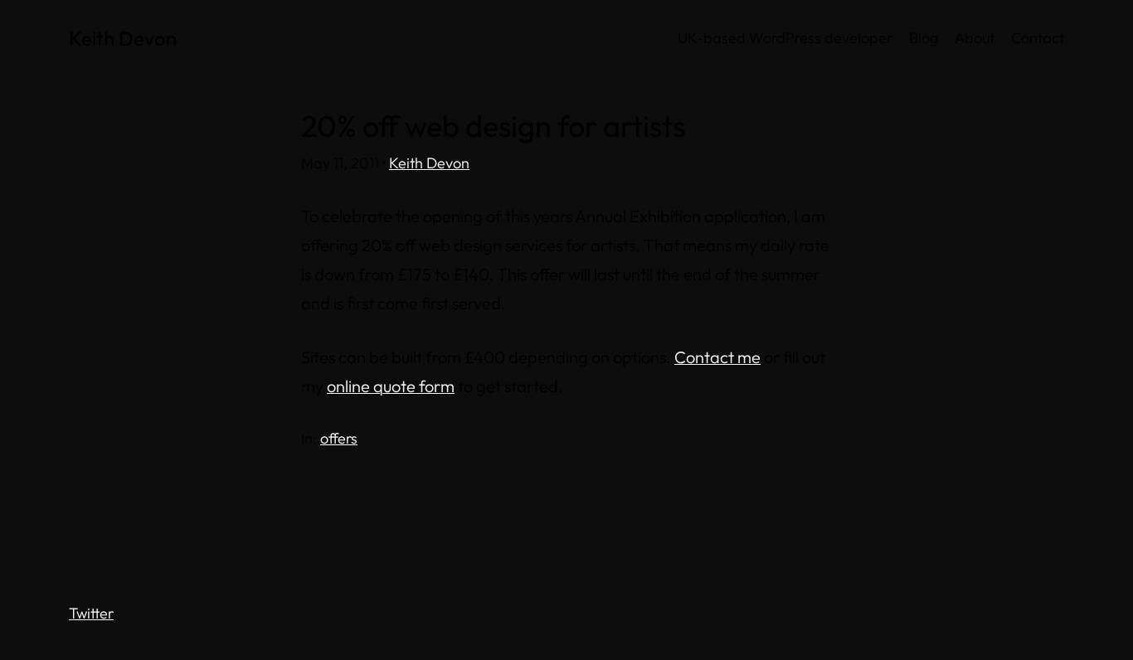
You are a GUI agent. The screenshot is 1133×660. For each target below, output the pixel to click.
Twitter (91, 613)
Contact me (717, 357)
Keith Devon (123, 38)
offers (338, 438)
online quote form (391, 386)
